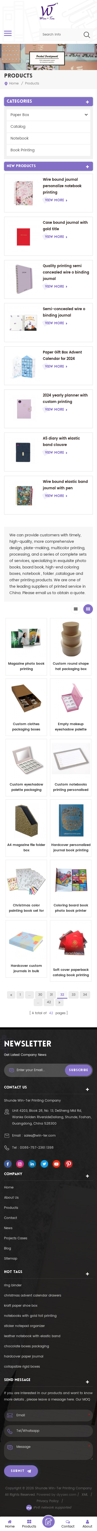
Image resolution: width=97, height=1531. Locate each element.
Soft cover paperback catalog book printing (71, 972)
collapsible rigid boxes (22, 1366)
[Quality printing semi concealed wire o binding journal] (23, 279)
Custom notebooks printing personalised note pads (70, 787)
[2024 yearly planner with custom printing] (23, 409)
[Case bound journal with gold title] (23, 236)
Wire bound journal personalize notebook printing (62, 186)
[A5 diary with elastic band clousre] (23, 452)
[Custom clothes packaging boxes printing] (26, 699)
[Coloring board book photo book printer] (71, 880)
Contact (10, 1218)
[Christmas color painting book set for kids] (26, 880)
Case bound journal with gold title (65, 226)
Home (14, 83)
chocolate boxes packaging (26, 1346)
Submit (18, 1471)
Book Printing (22, 150)
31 (51, 994)
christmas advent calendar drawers (32, 1295)
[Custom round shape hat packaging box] (71, 639)
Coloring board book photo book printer (71, 908)
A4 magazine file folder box (26, 848)
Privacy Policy (48, 1501)
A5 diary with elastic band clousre (61, 442)
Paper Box (20, 115)
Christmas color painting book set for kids (26, 908)
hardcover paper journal (23, 1356)
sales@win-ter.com (40, 1135)
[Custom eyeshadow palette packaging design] (26, 759)
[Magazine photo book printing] (26, 639)
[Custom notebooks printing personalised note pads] (71, 759)
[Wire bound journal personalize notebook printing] (23, 193)
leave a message (48, 1521)
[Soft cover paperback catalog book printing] (71, 943)
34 (85, 994)
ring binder (13, 1285)
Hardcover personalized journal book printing (71, 848)
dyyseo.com (67, 1494)
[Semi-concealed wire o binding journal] (23, 322)
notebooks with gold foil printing (30, 1315)
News (8, 1228)
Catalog (18, 127)
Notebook (20, 138)
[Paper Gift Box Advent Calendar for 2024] (23, 365)
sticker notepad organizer (24, 1326)
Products (11, 1207)
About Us (11, 1197)
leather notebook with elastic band (32, 1336)
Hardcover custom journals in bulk (26, 968)
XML (85, 1494)
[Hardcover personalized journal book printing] (71, 820)
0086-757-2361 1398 (37, 1147)
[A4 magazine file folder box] (26, 820)
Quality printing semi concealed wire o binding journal (66, 272)
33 (73, 994)
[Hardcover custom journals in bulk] (26, 941)
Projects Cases (15, 1238)
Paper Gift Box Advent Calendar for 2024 (62, 356)
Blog (7, 1248)
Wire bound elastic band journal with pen (65, 485)
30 (40, 994)
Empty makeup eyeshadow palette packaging (70, 727)
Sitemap (10, 1258)
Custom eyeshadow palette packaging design (26, 787)
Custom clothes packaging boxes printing (26, 727)
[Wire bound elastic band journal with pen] (23, 495)
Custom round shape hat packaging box (71, 666)
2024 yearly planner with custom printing (65, 399)
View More (54, 200)
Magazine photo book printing (26, 666)
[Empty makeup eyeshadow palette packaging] (71, 699)
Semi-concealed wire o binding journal (64, 312)
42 (49, 1002)
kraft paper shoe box (20, 1305)
